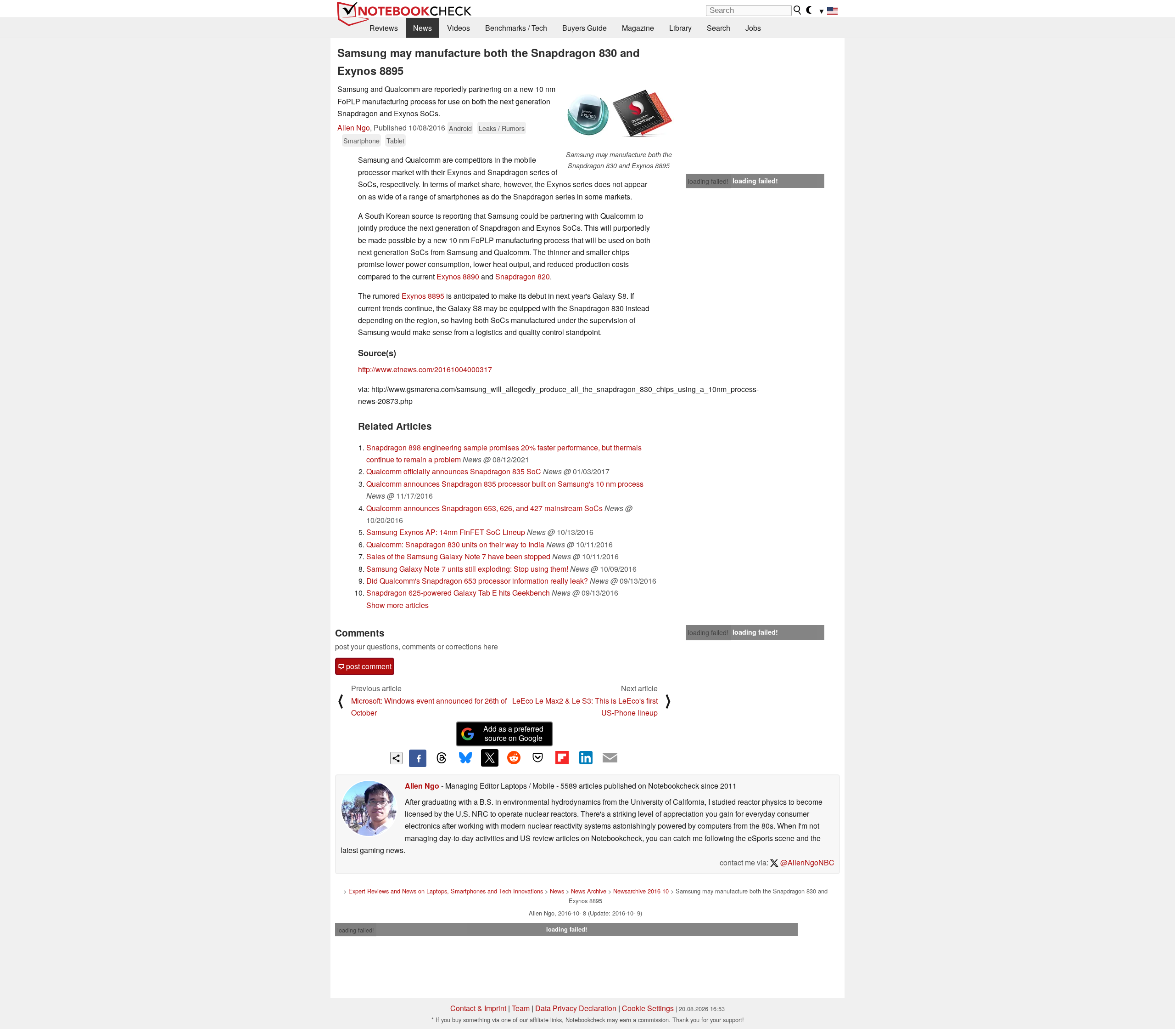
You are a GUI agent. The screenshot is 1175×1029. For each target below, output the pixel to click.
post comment (368, 666)
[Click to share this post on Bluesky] (465, 758)
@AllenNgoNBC (806, 862)
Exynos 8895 (423, 295)
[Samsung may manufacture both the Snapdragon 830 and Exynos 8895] (619, 116)
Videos (458, 28)
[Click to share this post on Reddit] (513, 758)
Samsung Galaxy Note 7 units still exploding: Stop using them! (467, 568)
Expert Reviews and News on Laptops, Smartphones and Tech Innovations (445, 891)
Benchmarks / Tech (516, 28)
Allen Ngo (353, 127)
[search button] (798, 10)
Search (718, 28)
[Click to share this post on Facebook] (417, 758)
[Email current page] (610, 758)
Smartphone (361, 140)
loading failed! (708, 181)
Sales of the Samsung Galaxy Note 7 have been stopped (458, 556)
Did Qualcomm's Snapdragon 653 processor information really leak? (477, 580)
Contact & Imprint (478, 1008)
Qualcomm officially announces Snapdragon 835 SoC (453, 471)
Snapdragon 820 (522, 276)
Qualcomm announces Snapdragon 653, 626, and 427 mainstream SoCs (484, 508)
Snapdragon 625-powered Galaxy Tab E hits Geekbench (458, 592)
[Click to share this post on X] (489, 758)
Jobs (753, 28)
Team (521, 1008)
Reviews (383, 28)
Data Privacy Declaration (575, 1008)
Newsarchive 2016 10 (641, 891)
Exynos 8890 (457, 276)
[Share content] (396, 758)
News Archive (588, 891)
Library (680, 28)
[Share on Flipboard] (562, 758)
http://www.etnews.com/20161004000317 (425, 369)
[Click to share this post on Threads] (441, 758)
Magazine (638, 28)
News (422, 28)
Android (460, 128)
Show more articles (397, 605)
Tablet (395, 140)
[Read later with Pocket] (538, 758)
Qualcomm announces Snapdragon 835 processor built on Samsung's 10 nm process (504, 483)
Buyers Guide (584, 28)
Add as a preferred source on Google (513, 733)
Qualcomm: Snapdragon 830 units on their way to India (455, 544)
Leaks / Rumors (502, 128)
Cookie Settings (648, 1008)
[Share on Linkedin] (585, 758)
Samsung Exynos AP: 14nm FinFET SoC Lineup (445, 532)
